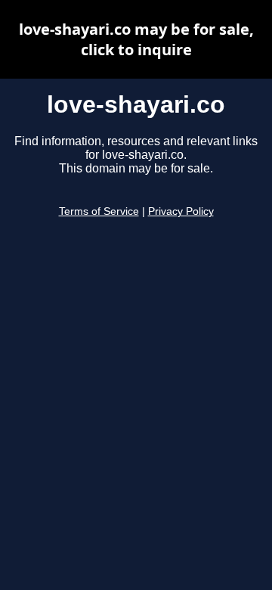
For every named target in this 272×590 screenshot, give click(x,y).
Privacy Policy (181, 211)
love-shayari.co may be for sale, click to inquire (136, 39)
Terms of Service (99, 211)
